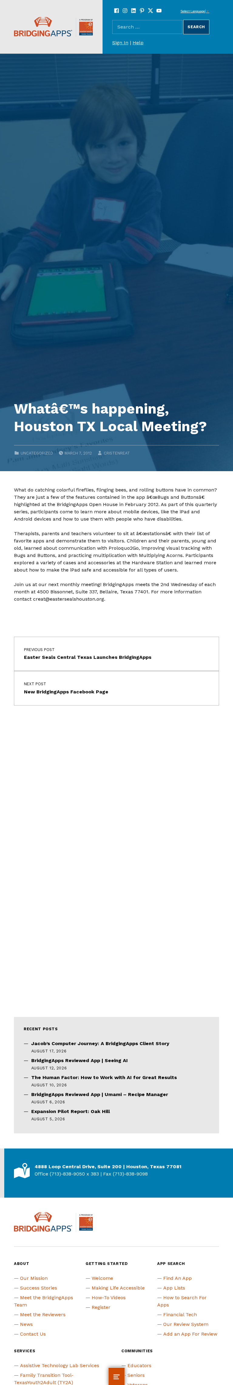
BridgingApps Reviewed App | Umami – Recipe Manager (99, 1094)
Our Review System (185, 1324)
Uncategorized (37, 453)
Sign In (120, 42)
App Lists (174, 1288)
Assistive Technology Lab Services (59, 1365)
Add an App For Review (190, 1334)
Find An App (177, 1278)
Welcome (102, 1278)
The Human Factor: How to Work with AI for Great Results (104, 1077)
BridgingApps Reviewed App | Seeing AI (79, 1060)
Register (101, 1307)
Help (138, 42)
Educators (139, 1365)
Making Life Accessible (118, 1288)
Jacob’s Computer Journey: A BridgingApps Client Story (100, 1043)
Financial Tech (180, 1314)
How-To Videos (109, 1297)
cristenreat (117, 453)
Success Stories (38, 1288)
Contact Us (33, 1334)
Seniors (136, 1375)
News (26, 1324)
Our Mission (34, 1278)
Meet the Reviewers (43, 1314)
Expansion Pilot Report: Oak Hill (70, 1111)
